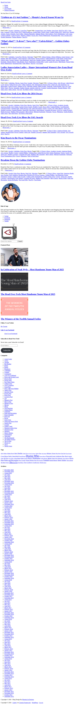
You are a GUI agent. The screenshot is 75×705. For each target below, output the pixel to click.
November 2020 (9, 539)
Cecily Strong (5, 84)
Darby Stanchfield (13, 456)
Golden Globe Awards (18, 176)
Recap (6, 418)
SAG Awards (61, 132)
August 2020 (8, 544)
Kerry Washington (59, 34)
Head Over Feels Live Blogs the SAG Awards (22, 117)
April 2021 (7, 532)
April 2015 (7, 645)
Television (30, 57)
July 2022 (7, 509)
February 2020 (8, 552)
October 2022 (8, 506)
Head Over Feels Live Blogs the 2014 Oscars (21, 93)
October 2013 (8, 675)
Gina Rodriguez (24, 60)
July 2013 (7, 680)
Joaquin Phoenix (17, 110)
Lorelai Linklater (5, 35)
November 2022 (9, 504)
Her (33, 84)
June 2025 (7, 476)
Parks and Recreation (10, 413)
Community (7, 374)
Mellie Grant (51, 458)
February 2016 (8, 629)
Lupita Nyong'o (15, 35)
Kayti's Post (7, 393)
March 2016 (7, 627)
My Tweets (4, 326)
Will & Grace (8, 446)
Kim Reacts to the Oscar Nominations (18, 138)
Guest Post (23, 30)
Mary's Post (7, 402)
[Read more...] (7, 27)
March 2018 (7, 588)
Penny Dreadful (9, 415)
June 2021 (7, 529)
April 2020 (7, 548)
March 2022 (7, 516)
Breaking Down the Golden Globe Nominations (23, 160)
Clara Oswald (68, 453)
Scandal (30, 83)
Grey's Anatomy (9, 385)
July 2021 (7, 527)
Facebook (7, 218)
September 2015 (9, 637)
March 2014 (7, 667)
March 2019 (7, 568)
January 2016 (8, 631)
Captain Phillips (55, 107)
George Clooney (14, 60)
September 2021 (9, 524)
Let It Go (59, 110)
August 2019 (8, 562)
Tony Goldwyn (28, 462)
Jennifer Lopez (50, 60)
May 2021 (7, 530)
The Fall (19, 89)
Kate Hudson (20, 62)
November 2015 (9, 634)
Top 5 (6, 444)
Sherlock (7, 431)
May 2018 (7, 585)
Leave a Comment (27, 73)
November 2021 (9, 522)
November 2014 (9, 654)
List (5, 398)
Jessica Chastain (10, 34)
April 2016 (7, 626)
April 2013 (7, 685)
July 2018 (7, 581)
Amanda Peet (39, 30)
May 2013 (7, 683)
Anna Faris (55, 30)
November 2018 (9, 575)
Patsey (6, 88)
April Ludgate (32, 453)
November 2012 (9, 693)
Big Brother (7, 364)
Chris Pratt (63, 453)
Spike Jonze (4, 89)
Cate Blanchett (64, 107)
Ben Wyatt (58, 453)
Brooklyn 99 (31, 175)
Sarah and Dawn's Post (11, 421)
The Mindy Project (27, 89)
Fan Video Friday (9, 382)
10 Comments (26, 47)
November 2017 (9, 594)
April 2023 (7, 499)
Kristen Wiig (40, 62)
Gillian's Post (8, 383)
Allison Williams (56, 57)
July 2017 (7, 601)
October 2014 (8, 655)
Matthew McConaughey (18, 112)
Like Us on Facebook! (7, 330)
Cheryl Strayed (22, 58)
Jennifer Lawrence (6, 110)
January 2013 (8, 690)
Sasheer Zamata (24, 88)
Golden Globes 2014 (49, 176)
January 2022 (8, 519)
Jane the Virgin (8, 392)
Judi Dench (32, 110)
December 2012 (9, 691)
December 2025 (9, 470)
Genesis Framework (25, 702)
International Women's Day (43, 84)
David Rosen (22, 456)
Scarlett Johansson (6, 37)
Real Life (28, 173)
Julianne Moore (40, 34)
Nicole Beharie (66, 458)
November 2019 (9, 557)
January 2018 (8, 591)
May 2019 (7, 565)
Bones (6, 365)
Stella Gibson (12, 89)
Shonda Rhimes (62, 88)
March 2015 (7, 647)
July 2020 (7, 545)
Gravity (49, 108)
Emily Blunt (59, 58)
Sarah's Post (7, 423)
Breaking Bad (10, 132)
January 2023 (8, 502)
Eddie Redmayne (27, 32)
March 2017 (7, 608)
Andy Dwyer (26, 453)
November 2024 (9, 483)
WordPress (35, 702)
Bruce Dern (46, 107)
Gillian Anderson (26, 84)
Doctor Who (8, 380)
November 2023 (9, 493)
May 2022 (7, 512)
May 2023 (7, 498)
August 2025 (8, 473)
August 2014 (8, 658)
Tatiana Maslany (16, 37)
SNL (69, 88)
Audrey (14, 702)
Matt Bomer (62, 62)
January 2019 (8, 571)
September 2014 (9, 657)
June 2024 (7, 488)
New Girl (65, 86)
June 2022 (7, 511)
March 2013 (7, 686)
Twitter (6, 216)
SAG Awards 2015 (66, 35)
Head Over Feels (6, 2)
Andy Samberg (13, 175)
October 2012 (8, 695)
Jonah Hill (25, 110)
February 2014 (8, 668)
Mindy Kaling (42, 86)
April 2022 (7, 514)
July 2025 (7, 475)
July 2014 (7, 660)
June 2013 (7, 681)
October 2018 (8, 576)
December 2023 (9, 491)
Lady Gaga (69, 34)
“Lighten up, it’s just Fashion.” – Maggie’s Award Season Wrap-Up (32, 17)
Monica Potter (63, 178)
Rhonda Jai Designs (28, 699)
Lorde (46, 62)
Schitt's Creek (8, 426)
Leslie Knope (44, 458)
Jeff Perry (6, 458)
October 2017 (8, 596)
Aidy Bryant (61, 83)
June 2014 (7, 662)
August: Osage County (25, 107)
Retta (35, 460)
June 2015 (7, 642)
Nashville (49, 86)
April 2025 (7, 479)
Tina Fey (24, 37)
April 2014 (7, 665)
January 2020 (8, 553)
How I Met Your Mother (11, 388)
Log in (41, 702)
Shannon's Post (8, 429)
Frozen (45, 108)
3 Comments (24, 21)
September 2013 (9, 677)
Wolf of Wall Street (33, 156)
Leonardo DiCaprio (50, 110)
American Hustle (6, 107)
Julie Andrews (49, 34)
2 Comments (27, 164)
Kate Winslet (19, 178)
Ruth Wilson (26, 63)
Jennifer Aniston (41, 60)
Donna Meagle (43, 456)
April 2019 (7, 567)
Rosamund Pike (55, 35)
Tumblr (6, 221)
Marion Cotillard (26, 35)
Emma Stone (37, 32)
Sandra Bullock (68, 112)
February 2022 (8, 517)
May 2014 (7, 663)
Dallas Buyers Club (15, 84)
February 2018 (8, 589)
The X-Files (7, 441)
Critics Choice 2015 (16, 32)
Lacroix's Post (8, 397)
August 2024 (8, 484)
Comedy (6, 372)
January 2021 (8, 537)
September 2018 (9, 578)
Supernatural (8, 434)
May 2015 (7, 644)
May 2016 (7, 624)
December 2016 (9, 612)
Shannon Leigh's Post (10, 428)
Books (6, 367)
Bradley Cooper (37, 107)
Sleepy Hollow (8, 433)
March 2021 (7, 534)
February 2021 (8, 535)
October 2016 (8, 616)
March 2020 (7, 550)
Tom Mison (21, 462)
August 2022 (8, 507)
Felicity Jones (45, 32)
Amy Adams (14, 107)
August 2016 (8, 619)
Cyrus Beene (4, 456)
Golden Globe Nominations (34, 176)
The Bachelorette (9, 438)
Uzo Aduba (39, 63)
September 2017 (9, 598)
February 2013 (8, 688)
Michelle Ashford (32, 86)
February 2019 (8, 570)
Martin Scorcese (5, 112)
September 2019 (9, 560)
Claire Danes (31, 58)
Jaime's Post (7, 390)
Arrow (6, 360)
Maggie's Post (8, 400)
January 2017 (8, 611)
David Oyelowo (40, 58)
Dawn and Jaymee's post (11, 377)
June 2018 (7, 583)
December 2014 (9, 652)
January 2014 (8, 670)
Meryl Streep (29, 112)
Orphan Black (8, 410)
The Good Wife (23, 180)
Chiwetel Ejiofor (5, 108)
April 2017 (7, 606)
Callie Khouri (70, 83)
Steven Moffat (70, 460)
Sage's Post (23, 83)
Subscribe (7, 350)
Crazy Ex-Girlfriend (10, 375)
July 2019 (7, 563)
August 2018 (8, 580)
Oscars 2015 (35, 35)
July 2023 (7, 496)
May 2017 (7, 604)
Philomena (60, 112)
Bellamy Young (51, 453)
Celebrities (17, 30)
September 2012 (9, 696)
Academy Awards (63, 105)
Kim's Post (23, 105)
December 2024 (9, 481)
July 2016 (7, 621)
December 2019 (9, 555)
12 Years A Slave (52, 83)
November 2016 (9, 614)
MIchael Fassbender (39, 112)
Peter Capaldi (22, 460)
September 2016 (9, 617)
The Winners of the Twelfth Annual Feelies (21, 319)
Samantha (16, 88)
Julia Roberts (40, 110)
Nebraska (48, 112)
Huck (66, 456)
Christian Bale (15, 108)
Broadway (7, 369)
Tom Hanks (37, 180)
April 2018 (7, 586)
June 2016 (7, 622)
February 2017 (8, 609)
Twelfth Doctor (36, 462)
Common (7, 32)
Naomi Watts (70, 62)
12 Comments (26, 142)
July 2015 (7, 640)
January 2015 (8, 650)
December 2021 (9, 521)
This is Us (13, 462)
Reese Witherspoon (44, 35)
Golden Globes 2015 (56, 32)
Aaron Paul (60, 173)
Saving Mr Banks (13, 180)
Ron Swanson (40, 460)
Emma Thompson (55, 153)
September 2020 (9, 542)
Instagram (7, 219)
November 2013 (9, 673)
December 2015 (9, 632)
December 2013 (9, 672)
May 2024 (7, 489)
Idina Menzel (59, 108)
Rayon (11, 88)
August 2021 (8, 525)
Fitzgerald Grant (50, 456)
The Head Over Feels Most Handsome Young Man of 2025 (28, 294)
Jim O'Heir (11, 458)
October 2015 (8, 635)
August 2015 (8, 639)
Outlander (7, 411)
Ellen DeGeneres (37, 108)
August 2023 (8, 494)
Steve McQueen (13, 113)
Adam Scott (10, 453)
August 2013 (8, 678)
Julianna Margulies (29, 34)
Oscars (54, 112)
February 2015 (8, 649)
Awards (10, 30)
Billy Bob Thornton (11, 58)
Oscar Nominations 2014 (8, 156)
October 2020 (8, 540)
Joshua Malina (17, 458)
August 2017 (8, 599)
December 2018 (9, 573)
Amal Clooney (65, 57)
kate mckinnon (62, 84)
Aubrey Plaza (38, 453)
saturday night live (35, 88)
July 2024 (7, 486)
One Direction (8, 408)
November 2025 (9, 471)
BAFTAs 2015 (63, 30)
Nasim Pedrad (57, 86)
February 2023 (8, 501)
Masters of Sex (22, 86)
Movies (24, 57)
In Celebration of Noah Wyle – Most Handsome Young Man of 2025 (32, 269)
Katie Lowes (24, 458)
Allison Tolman (46, 57)
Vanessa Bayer (38, 89)
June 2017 (7, 603)
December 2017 (9, 593)
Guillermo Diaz (60, 456)
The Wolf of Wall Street (25, 113)
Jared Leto (66, 32)
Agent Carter (8, 359)
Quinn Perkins (30, 460)
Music (6, 406)
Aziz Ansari (44, 453)
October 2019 (8, 558)
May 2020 (7, 547)
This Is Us (7, 443)
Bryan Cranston (19, 132)
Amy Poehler (47, 30)
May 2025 (7, 478)
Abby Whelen (4, 453)
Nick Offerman (58, 458)
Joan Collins (19, 34)
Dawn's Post (8, 379)
